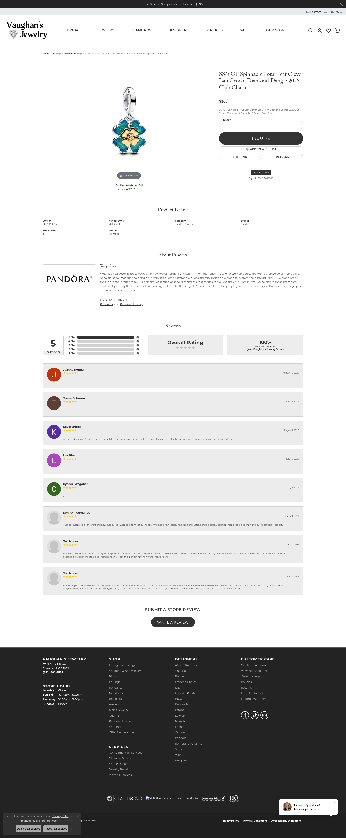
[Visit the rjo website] (234, 799)
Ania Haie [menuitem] (181, 670)
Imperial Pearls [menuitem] (185, 693)
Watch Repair (118, 763)
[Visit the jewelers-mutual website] (213, 799)
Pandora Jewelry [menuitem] (120, 721)
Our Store (276, 30)
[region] (129, 120)
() (137, 337)
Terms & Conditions (255, 820)
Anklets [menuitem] (114, 704)
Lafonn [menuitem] (180, 710)
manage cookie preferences (39, 820)
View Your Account (254, 670)
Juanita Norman (74, 369)
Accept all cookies (56, 828)
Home (46, 53)
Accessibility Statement (286, 820)
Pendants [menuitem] (115, 687)
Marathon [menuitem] (181, 721)
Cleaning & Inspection (124, 758)
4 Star (72, 341)
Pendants (106, 304)
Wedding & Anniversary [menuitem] (125, 670)
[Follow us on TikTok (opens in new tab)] (255, 715)
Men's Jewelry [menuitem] (118, 710)
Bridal (73, 30)
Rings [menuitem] (113, 676)
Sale (244, 30)
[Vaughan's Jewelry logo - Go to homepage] (27, 30)
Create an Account (254, 665)
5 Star (72, 337)
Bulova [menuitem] (179, 676)
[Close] (341, 4)
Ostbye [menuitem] (180, 732)
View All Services (120, 775)
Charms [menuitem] (114, 715)
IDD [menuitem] (177, 687)
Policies (246, 682)
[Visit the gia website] (115, 799)
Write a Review (173, 622)
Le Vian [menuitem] (180, 715)
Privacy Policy (230, 820)
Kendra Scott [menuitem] (184, 704)
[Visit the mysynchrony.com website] (172, 798)
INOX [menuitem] (178, 698)
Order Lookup (250, 676)
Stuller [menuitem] (179, 749)
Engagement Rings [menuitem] (122, 665)
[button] (323, 11)
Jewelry (106, 30)
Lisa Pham (70, 455)
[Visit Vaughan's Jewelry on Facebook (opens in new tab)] (245, 715)
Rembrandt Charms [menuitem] (188, 743)
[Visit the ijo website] (134, 799)
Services (214, 30)
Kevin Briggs (72, 426)
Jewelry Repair (119, 769)
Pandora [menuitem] (181, 738)
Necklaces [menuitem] (116, 693)
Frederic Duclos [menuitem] (186, 682)
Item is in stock (261, 172)
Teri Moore (70, 541)
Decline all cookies (28, 828)
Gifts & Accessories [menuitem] (122, 732)
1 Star (72, 353)
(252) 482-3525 (129, 189)
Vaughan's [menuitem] (182, 760)
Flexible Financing (253, 693)
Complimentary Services (125, 752)
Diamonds (141, 30)
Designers (178, 30)
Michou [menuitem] (180, 726)
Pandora (245, 224)
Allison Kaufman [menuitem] (186, 665)
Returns (282, 157)
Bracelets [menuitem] (115, 698)
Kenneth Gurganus (76, 512)
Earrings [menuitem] (114, 682)
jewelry (57, 53)
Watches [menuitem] (115, 726)
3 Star (72, 345)
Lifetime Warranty (253, 698)
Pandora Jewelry (73, 53)
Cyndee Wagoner (75, 484)
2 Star (72, 349)
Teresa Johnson (74, 398)
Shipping (240, 157)
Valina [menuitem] (179, 754)
